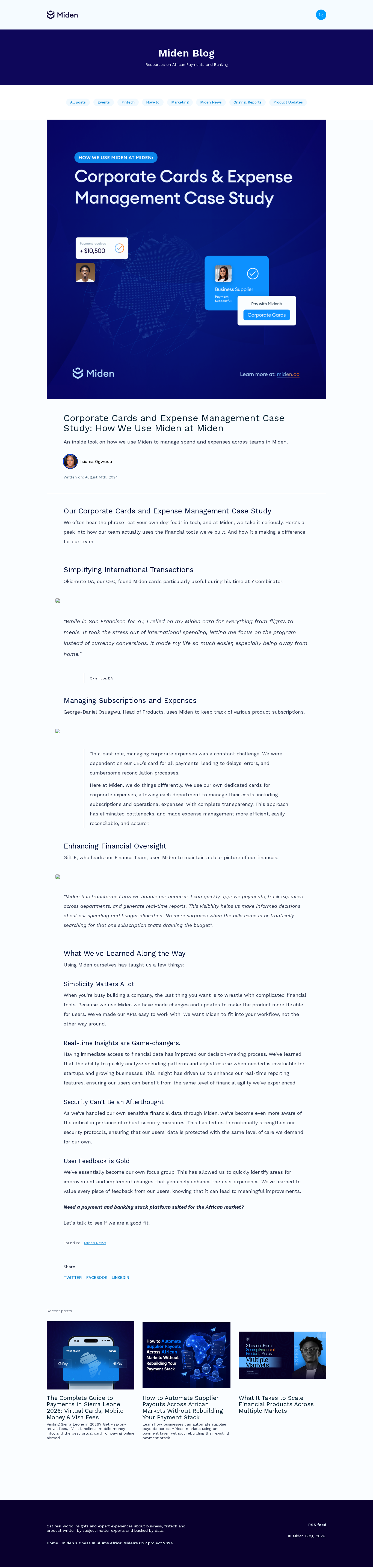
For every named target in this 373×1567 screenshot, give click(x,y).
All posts (78, 102)
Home (52, 1543)
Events (103, 102)
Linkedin (120, 1277)
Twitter (73, 1277)
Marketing (180, 102)
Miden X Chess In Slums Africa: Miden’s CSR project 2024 (117, 1543)
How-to (152, 102)
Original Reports (247, 102)
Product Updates (288, 102)
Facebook (96, 1277)
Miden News (211, 102)
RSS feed (317, 1524)
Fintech (128, 102)
